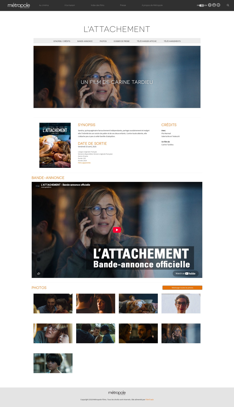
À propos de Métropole (152, 5)
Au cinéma (44, 5)
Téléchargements (172, 41)
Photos (103, 41)
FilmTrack (150, 399)
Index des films (97, 5)
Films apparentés (84, 163)
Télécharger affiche (146, 41)
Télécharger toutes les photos (182, 288)
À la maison (70, 5)
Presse (123, 5)
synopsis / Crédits (62, 41)
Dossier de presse (122, 41)
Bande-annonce (85, 41)
